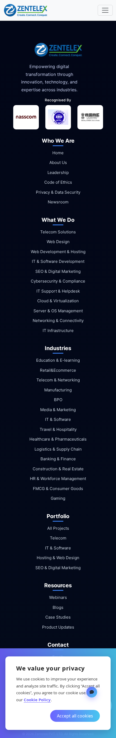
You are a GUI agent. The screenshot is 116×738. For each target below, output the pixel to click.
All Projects (58, 528)
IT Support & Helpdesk (58, 291)
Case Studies (58, 617)
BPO (58, 399)
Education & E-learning (58, 360)
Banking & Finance (58, 458)
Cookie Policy (37, 699)
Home (58, 152)
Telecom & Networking (58, 380)
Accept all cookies (75, 716)
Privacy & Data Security (58, 192)
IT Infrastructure (58, 330)
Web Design (58, 241)
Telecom (58, 538)
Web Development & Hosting (58, 251)
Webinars (58, 597)
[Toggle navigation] (105, 10)
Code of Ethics (58, 182)
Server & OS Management (58, 310)
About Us (58, 162)
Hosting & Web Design (58, 557)
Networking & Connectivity (58, 320)
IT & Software (58, 419)
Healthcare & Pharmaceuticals (58, 439)
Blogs (58, 607)
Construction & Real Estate (58, 468)
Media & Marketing (58, 409)
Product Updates (58, 627)
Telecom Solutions (58, 231)
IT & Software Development (58, 261)
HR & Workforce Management (58, 478)
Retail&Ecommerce (58, 370)
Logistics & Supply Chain (58, 449)
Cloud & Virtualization (58, 300)
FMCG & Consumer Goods (58, 488)
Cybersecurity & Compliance (58, 281)
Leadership (58, 172)
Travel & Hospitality (58, 429)
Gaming (58, 498)
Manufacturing (58, 390)
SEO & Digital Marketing (58, 271)
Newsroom (58, 201)
